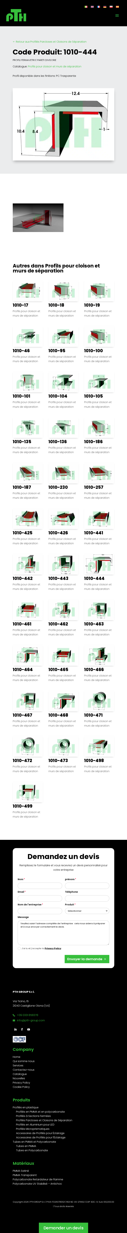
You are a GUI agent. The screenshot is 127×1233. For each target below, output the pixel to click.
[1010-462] (63, 609)
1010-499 (22, 806)
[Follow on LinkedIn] (15, 1029)
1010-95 (56, 351)
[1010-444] (99, 563)
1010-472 (22, 761)
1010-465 (58, 670)
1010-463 (94, 624)
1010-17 (20, 305)
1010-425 (22, 533)
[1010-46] (28, 336)
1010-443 (58, 578)
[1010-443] (63, 563)
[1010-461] (28, 609)
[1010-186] (99, 427)
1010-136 (57, 442)
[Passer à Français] (98, 6)
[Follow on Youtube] (28, 1029)
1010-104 (57, 396)
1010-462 (58, 624)
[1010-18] (63, 290)
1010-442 (23, 578)
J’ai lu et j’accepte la (41, 948)
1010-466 (94, 670)
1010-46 (21, 351)
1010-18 (56, 305)
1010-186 (93, 442)
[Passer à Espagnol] (117, 6)
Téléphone (71, 891)
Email (21, 891)
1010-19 (92, 305)
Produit (69, 904)
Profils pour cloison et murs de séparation (54, 66)
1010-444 (94, 578)
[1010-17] (28, 290)
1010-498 (94, 761)
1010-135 (22, 442)
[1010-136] (63, 427)
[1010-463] (99, 609)
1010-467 (22, 715)
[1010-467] (28, 700)
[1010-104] (63, 381)
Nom (20, 879)
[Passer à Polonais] (111, 6)
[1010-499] (28, 791)
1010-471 (93, 715)
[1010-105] (99, 381)
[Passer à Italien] (86, 6)
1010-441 (93, 533)
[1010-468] (63, 700)
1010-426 (58, 533)
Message (23, 917)
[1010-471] (99, 700)
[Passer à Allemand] (105, 6)
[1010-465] (63, 655)
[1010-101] (28, 381)
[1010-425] (28, 518)
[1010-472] (28, 746)
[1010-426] (63, 518)
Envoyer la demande (84, 959)
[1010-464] (28, 655)
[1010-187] (28, 472)
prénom (70, 879)
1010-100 (93, 351)
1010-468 (58, 715)
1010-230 (58, 487)
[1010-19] (99, 290)
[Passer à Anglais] (92, 6)
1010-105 (93, 396)
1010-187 (22, 487)
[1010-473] (63, 746)
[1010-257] (99, 472)
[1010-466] (99, 655)
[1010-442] (28, 563)
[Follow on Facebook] (22, 1029)
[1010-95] (63, 336)
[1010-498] (99, 746)
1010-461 (22, 624)
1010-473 (58, 761)
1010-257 (93, 487)
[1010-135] (28, 427)
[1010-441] (99, 518)
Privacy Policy (53, 948)
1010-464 (23, 670)
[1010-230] (63, 472)
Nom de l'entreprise (30, 904)
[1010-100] (99, 336)
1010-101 (21, 396)
